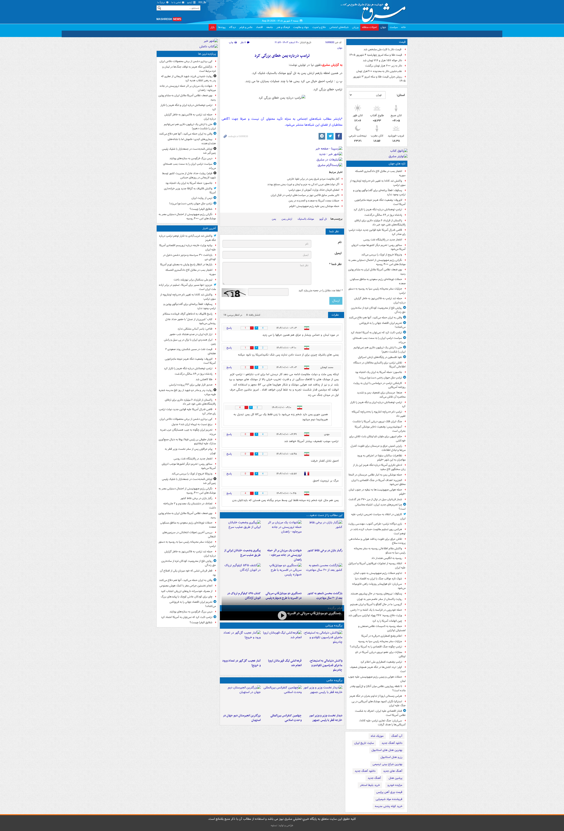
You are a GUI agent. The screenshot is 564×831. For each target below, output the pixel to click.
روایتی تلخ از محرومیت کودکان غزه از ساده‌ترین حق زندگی (378, 310)
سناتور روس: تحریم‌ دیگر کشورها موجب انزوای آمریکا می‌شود (378, 247)
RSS (201, 2)
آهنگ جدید (374, 778)
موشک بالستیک (306, 219)
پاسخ (229, 328)
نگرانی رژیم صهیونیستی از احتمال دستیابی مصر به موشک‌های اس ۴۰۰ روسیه (377, 262)
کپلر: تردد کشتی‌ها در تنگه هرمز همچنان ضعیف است (378, 669)
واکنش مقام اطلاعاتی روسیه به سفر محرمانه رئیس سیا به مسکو (380, 550)
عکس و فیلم (245, 27)
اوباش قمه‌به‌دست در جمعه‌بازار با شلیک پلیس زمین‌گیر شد (189, 151)
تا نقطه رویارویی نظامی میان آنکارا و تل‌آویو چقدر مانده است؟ (378, 688)
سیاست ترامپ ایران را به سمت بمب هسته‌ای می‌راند (379, 340)
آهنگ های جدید (392, 771)
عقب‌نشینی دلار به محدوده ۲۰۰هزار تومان (379, 71)
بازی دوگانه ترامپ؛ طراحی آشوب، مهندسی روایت (375, 524)
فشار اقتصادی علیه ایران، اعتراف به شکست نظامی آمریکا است (380, 713)
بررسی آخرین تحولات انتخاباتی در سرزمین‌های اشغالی (189, 534)
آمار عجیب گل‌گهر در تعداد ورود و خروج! (241, 663)
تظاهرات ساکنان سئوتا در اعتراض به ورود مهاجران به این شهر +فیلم (381, 457)
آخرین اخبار (209, 228)
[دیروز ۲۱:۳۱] (322, 643)
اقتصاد (259, 27)
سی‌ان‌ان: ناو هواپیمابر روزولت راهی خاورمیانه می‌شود (379, 586)
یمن (274, 219)
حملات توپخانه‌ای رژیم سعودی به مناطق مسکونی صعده (378, 281)
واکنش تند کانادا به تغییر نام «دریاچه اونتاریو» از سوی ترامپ (378, 183)
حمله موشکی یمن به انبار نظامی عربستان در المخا (375, 475)
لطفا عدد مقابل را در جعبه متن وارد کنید (320, 291)
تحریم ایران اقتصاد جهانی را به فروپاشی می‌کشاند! (382, 325)
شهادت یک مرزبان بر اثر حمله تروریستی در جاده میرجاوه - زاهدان (284, 555)
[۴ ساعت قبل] (322, 533)
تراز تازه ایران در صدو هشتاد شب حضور (190, 334)
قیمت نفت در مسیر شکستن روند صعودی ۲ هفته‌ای (190, 351)
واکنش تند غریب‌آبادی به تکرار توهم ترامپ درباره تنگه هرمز (187, 238)
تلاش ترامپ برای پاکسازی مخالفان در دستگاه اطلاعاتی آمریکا (379, 365)
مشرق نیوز (374, 11)
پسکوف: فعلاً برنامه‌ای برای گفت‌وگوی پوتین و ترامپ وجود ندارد (379, 192)
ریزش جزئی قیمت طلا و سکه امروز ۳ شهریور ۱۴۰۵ (379, 79)
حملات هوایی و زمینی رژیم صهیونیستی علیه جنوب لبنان (377, 679)
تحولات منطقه (369, 27)
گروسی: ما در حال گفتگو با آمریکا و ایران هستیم (376, 604)
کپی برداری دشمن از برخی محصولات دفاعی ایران (186, 61)
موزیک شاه (377, 736)
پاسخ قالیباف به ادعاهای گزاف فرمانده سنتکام (187, 314)
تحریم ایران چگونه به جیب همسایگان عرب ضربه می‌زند (188, 432)
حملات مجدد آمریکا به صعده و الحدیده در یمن (314, 201)
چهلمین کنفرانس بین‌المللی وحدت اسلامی (285, 718)
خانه (403, 27)
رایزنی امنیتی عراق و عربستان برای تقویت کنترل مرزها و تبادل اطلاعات (378, 448)
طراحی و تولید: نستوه (282, 825)
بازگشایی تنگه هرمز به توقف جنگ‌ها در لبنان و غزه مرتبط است (189, 69)
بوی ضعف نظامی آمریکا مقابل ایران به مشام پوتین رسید (377, 271)
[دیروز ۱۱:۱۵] (241, 643)
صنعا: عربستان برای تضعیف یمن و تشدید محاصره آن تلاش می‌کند (381, 395)
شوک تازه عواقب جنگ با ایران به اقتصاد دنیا (378, 579)
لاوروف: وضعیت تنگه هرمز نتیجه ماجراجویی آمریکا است (380, 202)
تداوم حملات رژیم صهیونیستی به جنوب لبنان (378, 573)
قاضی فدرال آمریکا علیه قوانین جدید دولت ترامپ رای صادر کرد (377, 232)
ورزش (355, 27)
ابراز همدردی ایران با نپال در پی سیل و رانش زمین (190, 342)
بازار (212, 27)
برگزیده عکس (334, 680)
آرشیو (190, 2)
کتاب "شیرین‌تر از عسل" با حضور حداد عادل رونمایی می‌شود (190, 321)
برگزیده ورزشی (333, 625)
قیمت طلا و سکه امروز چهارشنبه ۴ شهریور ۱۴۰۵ (375, 55)
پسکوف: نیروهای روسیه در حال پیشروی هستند (376, 593)
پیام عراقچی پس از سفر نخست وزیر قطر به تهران (190, 451)
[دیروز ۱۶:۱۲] (322, 576)
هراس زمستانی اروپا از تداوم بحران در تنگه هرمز (375, 696)
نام (339, 242)
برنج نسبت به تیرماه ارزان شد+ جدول (192, 424)
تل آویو (323, 219)
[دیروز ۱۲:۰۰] (241, 698)
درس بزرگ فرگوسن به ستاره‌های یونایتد (190, 158)
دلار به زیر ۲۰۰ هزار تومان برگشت (383, 66)
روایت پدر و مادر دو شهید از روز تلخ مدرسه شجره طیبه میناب (187, 392)
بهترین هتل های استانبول (386, 750)
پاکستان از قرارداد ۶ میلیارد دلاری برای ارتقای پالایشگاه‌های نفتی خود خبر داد (380, 222)
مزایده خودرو (395, 785)
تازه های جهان (397, 163)
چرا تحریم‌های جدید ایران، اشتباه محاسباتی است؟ (380, 507)
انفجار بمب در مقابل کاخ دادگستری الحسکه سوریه (380, 173)
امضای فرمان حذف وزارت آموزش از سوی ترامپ (313, 190)
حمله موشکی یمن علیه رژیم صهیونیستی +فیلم (314, 206)
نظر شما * (335, 264)
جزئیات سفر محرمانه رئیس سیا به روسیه (380, 641)
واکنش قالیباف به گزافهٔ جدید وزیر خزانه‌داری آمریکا (190, 190)
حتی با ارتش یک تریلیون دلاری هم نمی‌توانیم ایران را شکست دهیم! (380, 349)
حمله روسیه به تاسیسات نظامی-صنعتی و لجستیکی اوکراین (382, 628)
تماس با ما (176, 2)
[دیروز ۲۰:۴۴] (281, 533)
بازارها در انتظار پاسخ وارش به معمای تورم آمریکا (186, 264)
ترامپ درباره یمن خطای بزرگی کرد (282, 55)
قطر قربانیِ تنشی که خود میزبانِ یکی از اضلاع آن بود (188, 573)
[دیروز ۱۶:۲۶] (282, 615)
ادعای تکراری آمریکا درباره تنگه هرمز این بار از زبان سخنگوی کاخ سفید (379, 467)
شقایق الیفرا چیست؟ (201, 209)
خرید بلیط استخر (370, 785)
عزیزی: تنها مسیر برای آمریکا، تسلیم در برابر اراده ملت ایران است (187, 287)
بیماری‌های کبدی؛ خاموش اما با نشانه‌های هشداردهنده (192, 141)
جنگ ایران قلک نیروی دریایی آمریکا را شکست (377, 421)
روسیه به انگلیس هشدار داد (386, 558)
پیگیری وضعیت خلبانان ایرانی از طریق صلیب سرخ (242, 553)
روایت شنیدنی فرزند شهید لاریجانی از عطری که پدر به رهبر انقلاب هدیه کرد (188, 78)
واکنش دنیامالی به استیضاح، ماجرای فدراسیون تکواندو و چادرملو (326, 665)
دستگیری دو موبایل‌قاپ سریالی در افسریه (314, 613)
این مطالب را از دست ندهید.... (324, 515)
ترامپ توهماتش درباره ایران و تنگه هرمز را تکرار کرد (378, 404)
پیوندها (222, 27)
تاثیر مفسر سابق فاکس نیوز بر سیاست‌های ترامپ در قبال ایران (305, 195)
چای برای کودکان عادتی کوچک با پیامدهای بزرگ (186, 597)
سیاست (394, 27)
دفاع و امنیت (319, 27)
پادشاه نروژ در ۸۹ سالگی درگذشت (383, 215)
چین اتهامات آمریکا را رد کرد (387, 621)
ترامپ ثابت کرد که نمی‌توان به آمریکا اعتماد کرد (376, 332)
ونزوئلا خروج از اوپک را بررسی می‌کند (381, 254)
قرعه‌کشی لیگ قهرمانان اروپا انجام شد (284, 663)
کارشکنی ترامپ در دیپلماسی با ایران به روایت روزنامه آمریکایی (379, 385)
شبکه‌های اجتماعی (339, 27)
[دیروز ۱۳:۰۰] (281, 698)
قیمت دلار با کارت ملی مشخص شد (383, 49)
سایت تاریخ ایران (364, 743)
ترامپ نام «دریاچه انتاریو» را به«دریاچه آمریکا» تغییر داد (379, 414)
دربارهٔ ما (161, 2)
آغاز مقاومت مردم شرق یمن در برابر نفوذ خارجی (313, 179)
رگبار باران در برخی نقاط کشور (324, 550)
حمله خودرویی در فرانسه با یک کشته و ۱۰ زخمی (376, 610)
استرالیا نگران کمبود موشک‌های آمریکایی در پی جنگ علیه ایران (379, 703)
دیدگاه (232, 27)
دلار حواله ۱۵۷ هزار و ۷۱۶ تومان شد (382, 60)
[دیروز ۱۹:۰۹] (241, 533)
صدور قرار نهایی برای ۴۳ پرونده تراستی (190, 385)
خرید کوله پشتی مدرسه (388, 806)
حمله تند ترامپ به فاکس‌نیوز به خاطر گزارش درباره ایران (380, 300)
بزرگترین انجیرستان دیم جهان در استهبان (242, 718)
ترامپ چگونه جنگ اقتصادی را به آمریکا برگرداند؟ (376, 647)
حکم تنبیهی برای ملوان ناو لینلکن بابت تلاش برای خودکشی (377, 438)
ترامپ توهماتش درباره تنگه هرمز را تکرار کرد (378, 209)
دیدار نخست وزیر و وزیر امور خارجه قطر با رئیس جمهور (325, 718)
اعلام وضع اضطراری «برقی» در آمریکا (381, 636)
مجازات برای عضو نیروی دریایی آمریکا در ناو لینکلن (380, 654)
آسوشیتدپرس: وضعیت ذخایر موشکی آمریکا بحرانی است (380, 429)
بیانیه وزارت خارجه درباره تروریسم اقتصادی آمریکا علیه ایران (187, 247)
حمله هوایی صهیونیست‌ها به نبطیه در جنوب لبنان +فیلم (377, 492)
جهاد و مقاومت (301, 27)
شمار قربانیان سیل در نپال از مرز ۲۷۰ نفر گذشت (375, 499)
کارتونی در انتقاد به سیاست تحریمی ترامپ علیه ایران (378, 516)
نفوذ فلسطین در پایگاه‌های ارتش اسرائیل (380, 357)
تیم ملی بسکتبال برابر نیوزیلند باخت (193, 280)
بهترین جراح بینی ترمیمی (387, 764)
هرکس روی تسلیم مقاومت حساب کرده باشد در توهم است (378, 531)
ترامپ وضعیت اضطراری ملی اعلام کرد (381, 662)
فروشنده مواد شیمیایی (389, 799)
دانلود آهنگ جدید (392, 743)
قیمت (402, 42)
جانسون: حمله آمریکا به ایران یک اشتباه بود (378, 372)
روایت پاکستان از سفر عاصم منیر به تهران (379, 599)
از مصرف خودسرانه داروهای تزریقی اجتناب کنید (186, 591)
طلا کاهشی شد (204, 379)
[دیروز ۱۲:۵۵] (241, 576)
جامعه (269, 27)
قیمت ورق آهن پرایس (389, 792)
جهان (383, 27)
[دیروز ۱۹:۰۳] (322, 698)
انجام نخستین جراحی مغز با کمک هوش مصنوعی (186, 586)
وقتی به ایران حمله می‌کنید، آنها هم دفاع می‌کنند (375, 317)
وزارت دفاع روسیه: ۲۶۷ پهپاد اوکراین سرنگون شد (375, 615)
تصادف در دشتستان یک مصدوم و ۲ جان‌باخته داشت (189, 505)
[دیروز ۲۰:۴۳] (281, 643)
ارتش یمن (287, 219)
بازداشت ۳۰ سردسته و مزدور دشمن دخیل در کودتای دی (189, 257)
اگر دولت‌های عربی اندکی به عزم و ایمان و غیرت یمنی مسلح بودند (303, 184)
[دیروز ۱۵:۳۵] (281, 576)
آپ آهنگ (396, 736)
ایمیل (338, 253)
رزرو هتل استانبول (391, 757)
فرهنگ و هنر (283, 27)
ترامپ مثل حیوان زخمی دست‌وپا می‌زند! (380, 378)
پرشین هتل (395, 778)
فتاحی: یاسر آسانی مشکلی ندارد (195, 329)
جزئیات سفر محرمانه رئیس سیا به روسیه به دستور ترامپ (377, 291)
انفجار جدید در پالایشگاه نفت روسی (382, 240)
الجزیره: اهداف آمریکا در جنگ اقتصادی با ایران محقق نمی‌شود (378, 482)
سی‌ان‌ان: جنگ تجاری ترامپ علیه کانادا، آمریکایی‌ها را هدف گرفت (382, 723)
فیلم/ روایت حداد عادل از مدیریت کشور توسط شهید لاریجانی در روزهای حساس (189, 175)
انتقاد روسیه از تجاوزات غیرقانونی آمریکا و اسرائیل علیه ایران (377, 565)
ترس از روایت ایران (201, 198)
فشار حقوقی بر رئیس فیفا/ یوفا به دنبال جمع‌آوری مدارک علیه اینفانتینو (187, 441)
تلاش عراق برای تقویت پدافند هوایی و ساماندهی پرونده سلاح (377, 541)
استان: (401, 95)
